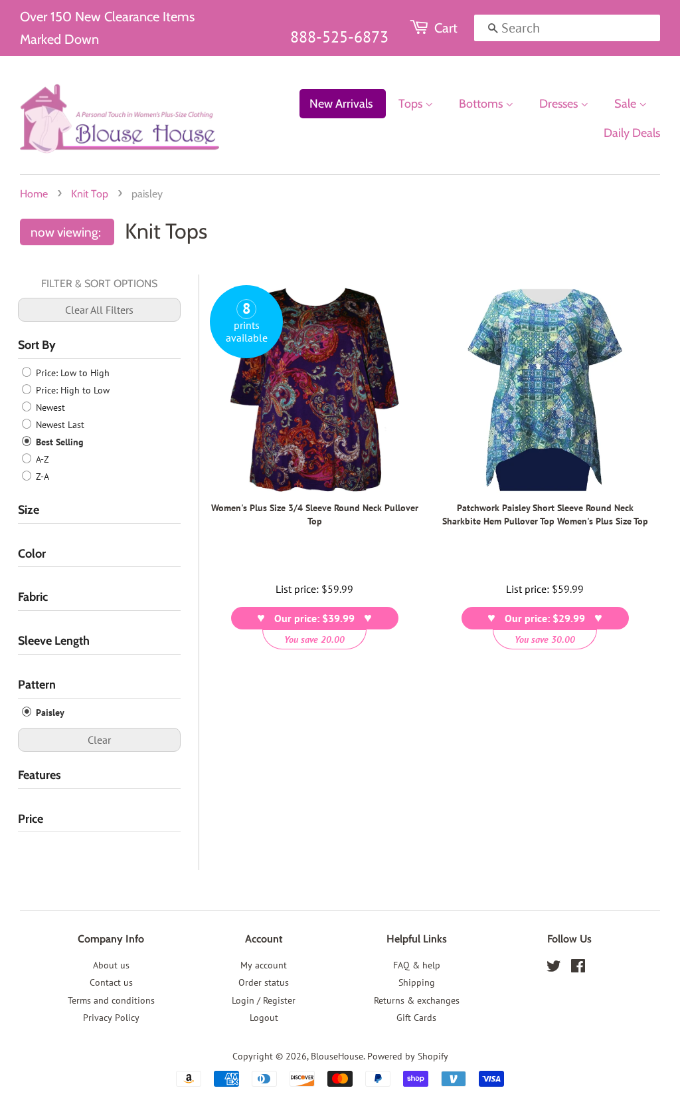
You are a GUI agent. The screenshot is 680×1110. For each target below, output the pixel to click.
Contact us (111, 982)
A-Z (41, 459)
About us (111, 965)
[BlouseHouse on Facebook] (578, 968)
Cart (446, 28)
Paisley (48, 713)
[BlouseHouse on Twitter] (554, 968)
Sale (626, 103)
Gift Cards (416, 1018)
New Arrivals (341, 103)
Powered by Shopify (407, 1056)
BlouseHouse (337, 1056)
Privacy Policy (111, 1018)
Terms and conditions (111, 1000)
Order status (263, 982)
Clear (99, 739)
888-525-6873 (339, 37)
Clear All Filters (99, 309)
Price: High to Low (71, 390)
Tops (411, 103)
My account (263, 965)
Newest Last (58, 425)
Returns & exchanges (417, 1000)
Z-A (41, 477)
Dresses (559, 103)
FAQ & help (416, 965)
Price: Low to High (71, 373)
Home (34, 193)
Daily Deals (632, 133)
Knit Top (89, 193)
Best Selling (58, 442)
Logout (264, 1018)
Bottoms (482, 103)
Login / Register (264, 1000)
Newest (49, 407)
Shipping (416, 982)
